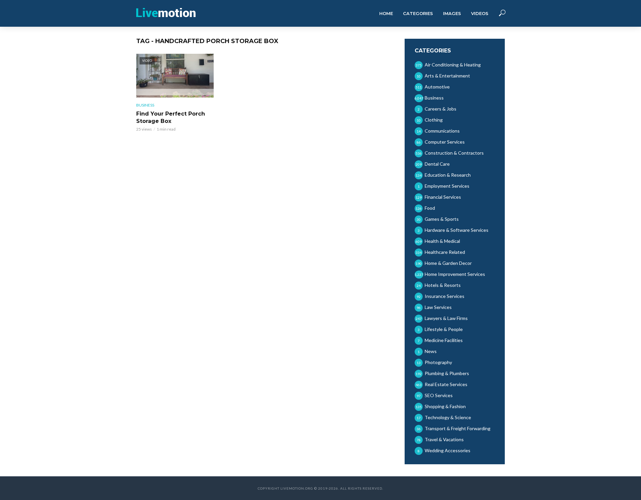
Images (452, 13)
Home (386, 13)
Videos (479, 13)
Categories (418, 13)
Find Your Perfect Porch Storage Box (170, 117)
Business (145, 105)
